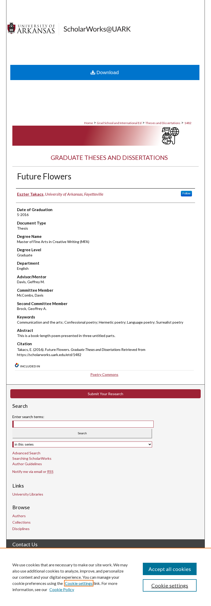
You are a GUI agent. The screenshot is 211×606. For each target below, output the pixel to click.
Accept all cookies (169, 569)
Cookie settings (79, 583)
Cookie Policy (61, 589)
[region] (105, 577)
